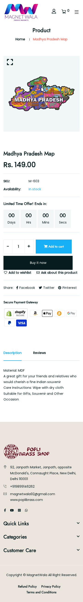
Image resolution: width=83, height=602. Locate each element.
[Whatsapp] (26, 510)
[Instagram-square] (19, 510)
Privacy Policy (50, 586)
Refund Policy (27, 586)
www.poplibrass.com (26, 499)
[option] (41, 94)
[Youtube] (12, 510)
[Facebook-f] (4, 510)
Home (20, 39)
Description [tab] (12, 353)
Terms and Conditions (41, 592)
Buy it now (38, 262)
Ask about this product (58, 272)
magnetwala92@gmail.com (32, 494)
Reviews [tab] (39, 353)
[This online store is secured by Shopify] (16, 313)
